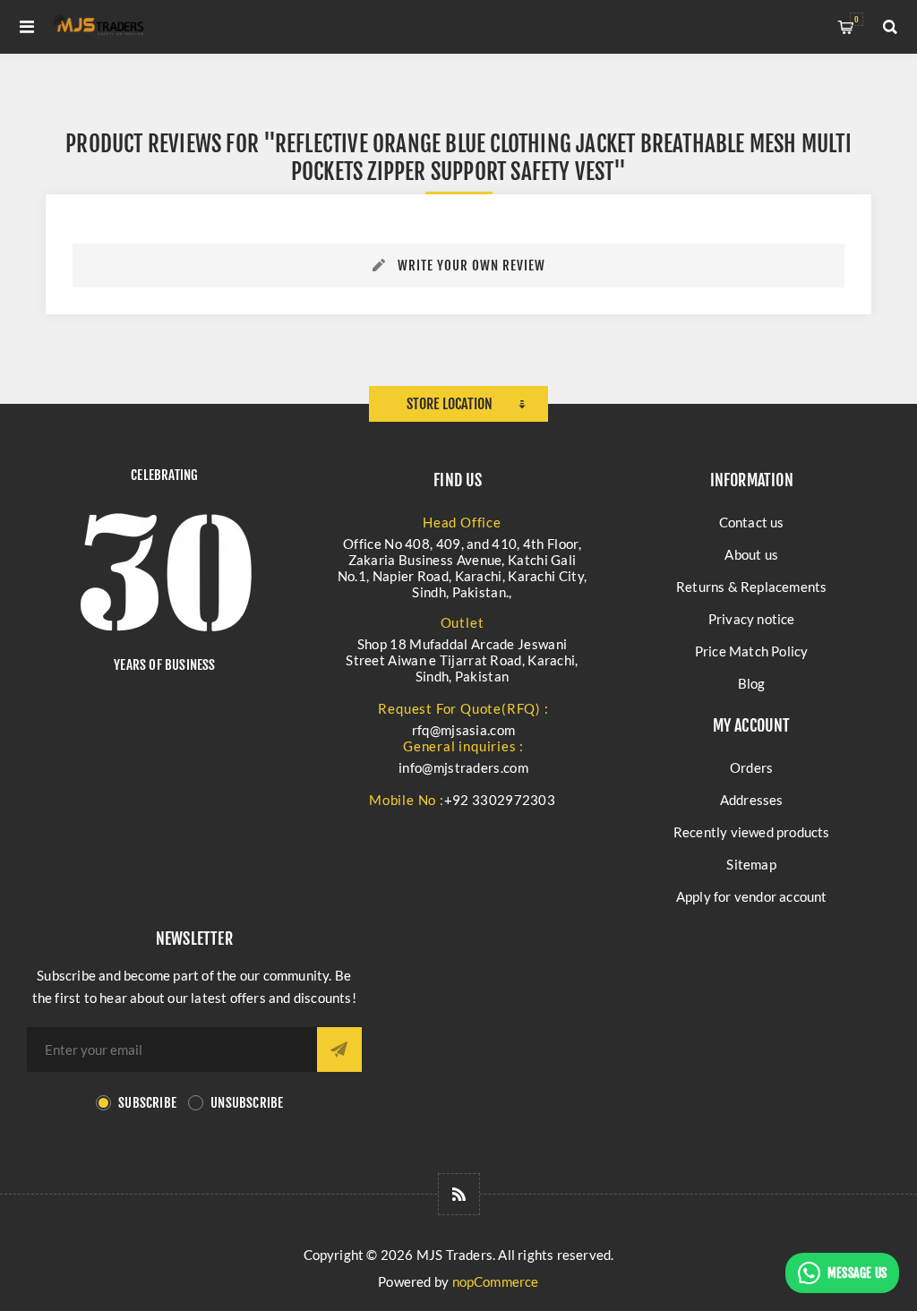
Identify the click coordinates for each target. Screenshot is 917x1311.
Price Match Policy (752, 651)
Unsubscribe (246, 1102)
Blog (752, 683)
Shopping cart (856, 19)
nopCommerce (495, 1281)
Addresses (752, 800)
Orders (751, 767)
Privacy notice (751, 619)
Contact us (751, 522)
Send (339, 1049)
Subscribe (147, 1102)
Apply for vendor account (751, 896)
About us (751, 554)
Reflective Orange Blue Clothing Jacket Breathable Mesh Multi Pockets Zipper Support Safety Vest (563, 157)
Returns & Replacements (751, 586)
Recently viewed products (751, 832)
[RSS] (459, 1194)
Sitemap (751, 864)
